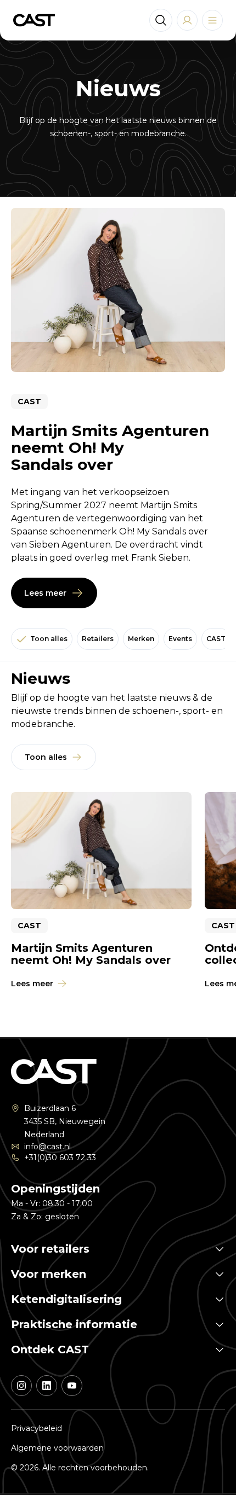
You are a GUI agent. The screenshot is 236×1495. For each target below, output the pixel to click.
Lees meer (45, 593)
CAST (216, 639)
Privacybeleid (36, 1428)
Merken (141, 639)
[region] (118, 898)
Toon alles (49, 639)
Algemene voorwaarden (57, 1448)
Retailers (98, 639)
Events (180, 639)
